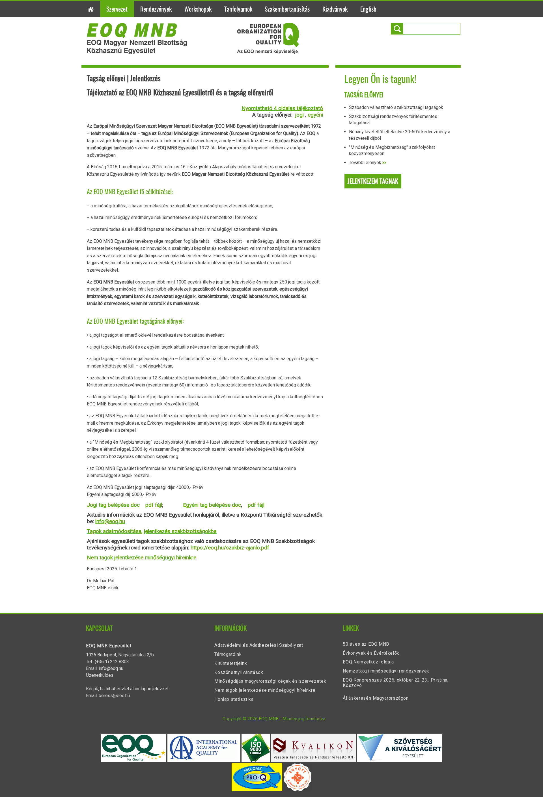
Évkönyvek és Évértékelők (371, 653)
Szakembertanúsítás (287, 9)
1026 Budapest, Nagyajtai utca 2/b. (120, 655)
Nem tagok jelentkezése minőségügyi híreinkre (141, 557)
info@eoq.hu (110, 521)
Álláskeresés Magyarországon (375, 698)
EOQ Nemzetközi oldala (368, 662)
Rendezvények (156, 9)
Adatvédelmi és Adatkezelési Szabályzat (258, 645)
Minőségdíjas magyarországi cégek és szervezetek (270, 681)
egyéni (315, 114)
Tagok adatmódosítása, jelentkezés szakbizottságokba (152, 531)
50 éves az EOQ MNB (366, 644)
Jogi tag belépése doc (113, 505)
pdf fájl (153, 505)
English (368, 9)
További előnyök (367, 162)
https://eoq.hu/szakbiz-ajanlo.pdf (230, 547)
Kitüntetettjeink (230, 663)
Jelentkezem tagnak (373, 181)
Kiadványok (335, 9)
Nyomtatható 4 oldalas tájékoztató (282, 108)
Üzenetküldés (99, 675)
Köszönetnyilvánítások (238, 672)
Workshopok (198, 9)
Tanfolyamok (238, 9)
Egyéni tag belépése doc (212, 505)
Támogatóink (228, 654)
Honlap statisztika (234, 699)
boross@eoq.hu (114, 695)
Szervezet (117, 9)
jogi (299, 114)
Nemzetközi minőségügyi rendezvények (386, 671)
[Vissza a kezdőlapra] (193, 52)
